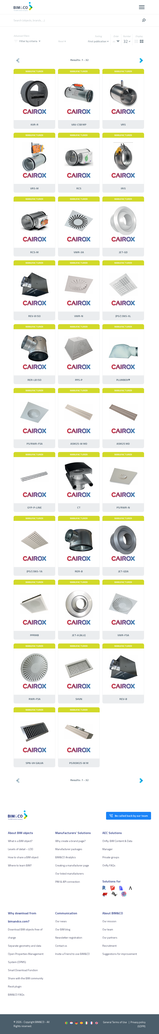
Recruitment (109, 946)
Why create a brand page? (70, 841)
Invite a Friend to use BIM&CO (72, 954)
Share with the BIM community (25, 978)
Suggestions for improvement (119, 954)
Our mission (109, 921)
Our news (61, 921)
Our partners (109, 937)
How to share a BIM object (23, 857)
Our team (107, 929)
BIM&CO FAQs (16, 994)
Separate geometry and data (24, 946)
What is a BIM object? (20, 841)
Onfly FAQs (108, 865)
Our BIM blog (62, 929)
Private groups (110, 857)
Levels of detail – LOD (20, 849)
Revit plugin (15, 986)
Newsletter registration (68, 937)
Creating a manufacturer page (72, 865)
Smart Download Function (23, 970)
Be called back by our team (131, 816)
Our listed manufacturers (69, 873)
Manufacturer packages (68, 849)
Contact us (61, 946)
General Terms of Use (115, 1022)
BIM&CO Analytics (65, 857)
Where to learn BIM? (20, 865)
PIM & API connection (67, 882)
